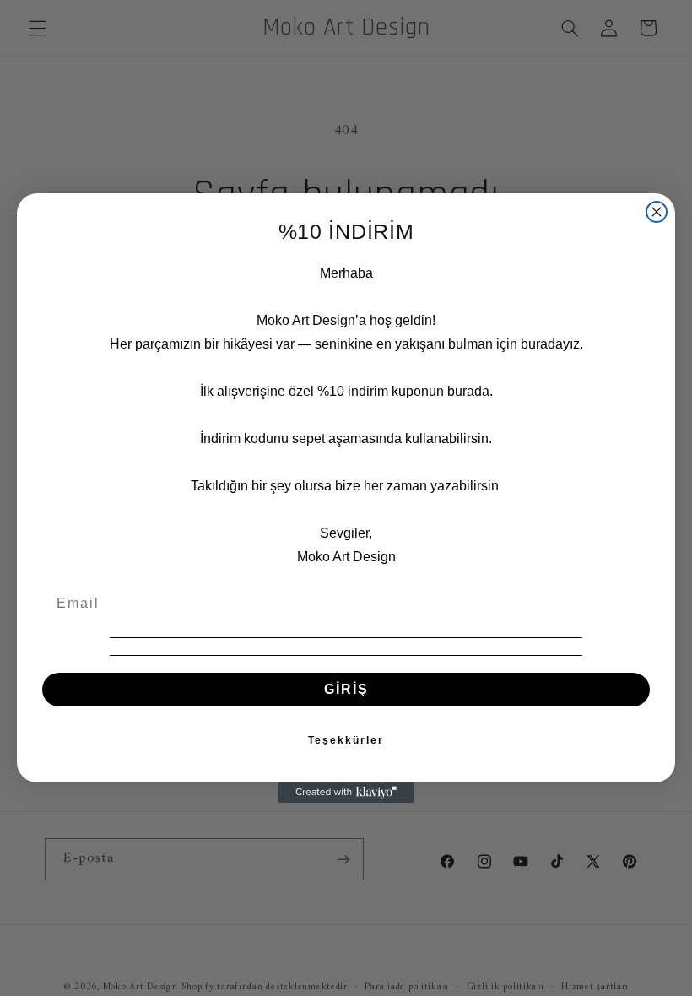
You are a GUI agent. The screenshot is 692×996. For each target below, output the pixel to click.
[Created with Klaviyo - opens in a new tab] (346, 792)
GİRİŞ (346, 689)
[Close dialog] (656, 212)
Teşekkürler (346, 740)
